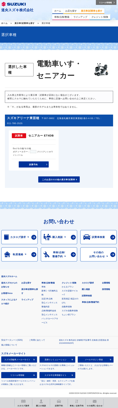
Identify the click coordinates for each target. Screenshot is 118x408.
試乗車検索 (87, 295)
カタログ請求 (88, 283)
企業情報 (106, 283)
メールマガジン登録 (94, 359)
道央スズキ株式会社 (17, 10)
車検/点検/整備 (48, 283)
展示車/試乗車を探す (25, 23)
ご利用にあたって (37, 340)
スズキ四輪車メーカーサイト (17, 359)
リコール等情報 (17, 375)
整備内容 (45, 307)
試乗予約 (33, 164)
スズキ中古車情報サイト (56, 375)
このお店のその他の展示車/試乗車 (58, 179)
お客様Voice (6, 293)
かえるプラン (68, 287)
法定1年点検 (47, 299)
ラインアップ (27, 299)
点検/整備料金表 (48, 310)
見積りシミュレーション (56, 359)
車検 (43, 287)
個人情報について (9, 345)
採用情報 (106, 289)
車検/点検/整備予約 (90, 302)
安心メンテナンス (49, 303)
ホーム (4, 23)
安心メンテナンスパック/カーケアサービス (49, 318)
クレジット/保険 (69, 283)
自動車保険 (67, 307)
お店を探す (26, 283)
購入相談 (86, 289)
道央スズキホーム (9, 276)
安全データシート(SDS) (12, 340)
